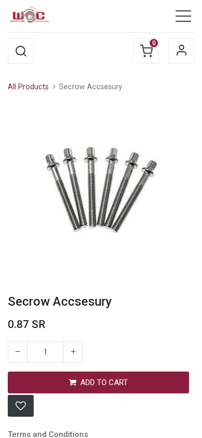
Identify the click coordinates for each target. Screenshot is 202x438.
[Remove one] (17, 351)
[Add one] (73, 351)
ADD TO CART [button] (104, 382)
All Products (28, 87)
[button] (21, 51)
